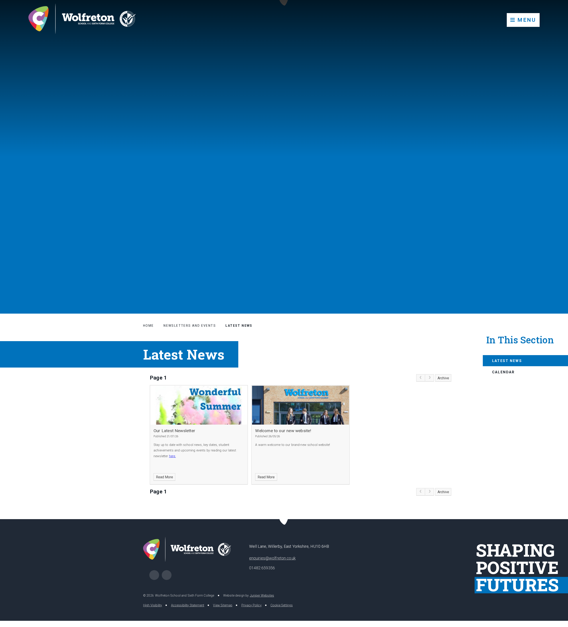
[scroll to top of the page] (284, 519)
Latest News (238, 325)
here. (172, 456)
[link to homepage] (82, 19)
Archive (443, 378)
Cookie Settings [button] (281, 605)
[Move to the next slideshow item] (543, 278)
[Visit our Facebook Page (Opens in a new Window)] (154, 575)
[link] (420, 378)
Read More (164, 477)
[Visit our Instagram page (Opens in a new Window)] (167, 575)
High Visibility (152, 605)
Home (148, 325)
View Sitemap (222, 605)
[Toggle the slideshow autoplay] (554, 278)
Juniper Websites (262, 595)
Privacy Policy (251, 605)
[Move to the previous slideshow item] (532, 278)
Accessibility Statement (187, 605)
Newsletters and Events (190, 325)
